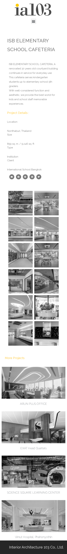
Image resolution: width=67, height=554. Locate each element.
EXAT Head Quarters (33, 448)
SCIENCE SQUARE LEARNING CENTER (33, 492)
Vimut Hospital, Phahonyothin (33, 537)
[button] (33, 21)
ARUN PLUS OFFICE (33, 403)
